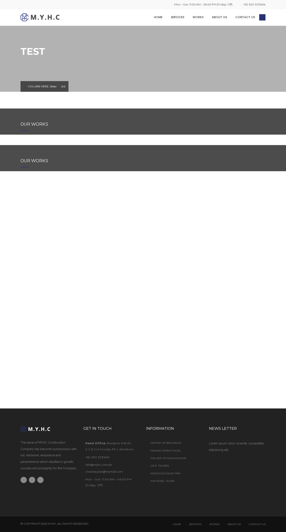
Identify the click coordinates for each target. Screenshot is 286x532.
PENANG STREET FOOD (165, 450)
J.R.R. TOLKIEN (159, 465)
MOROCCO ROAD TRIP (165, 473)
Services (177, 17)
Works (198, 17)
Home (158, 17)
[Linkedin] (35, 4)
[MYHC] (47, 17)
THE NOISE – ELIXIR (162, 480)
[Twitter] (28, 4)
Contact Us (245, 17)
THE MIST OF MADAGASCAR (168, 458)
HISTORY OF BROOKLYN (165, 442)
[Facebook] (22, 4)
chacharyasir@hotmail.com (104, 471)
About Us (219, 17)
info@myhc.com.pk (98, 464)
